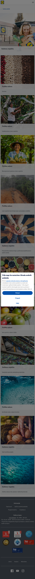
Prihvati (17, 293)
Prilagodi (17, 298)
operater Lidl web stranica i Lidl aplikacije (17, 281)
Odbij (17, 303)
